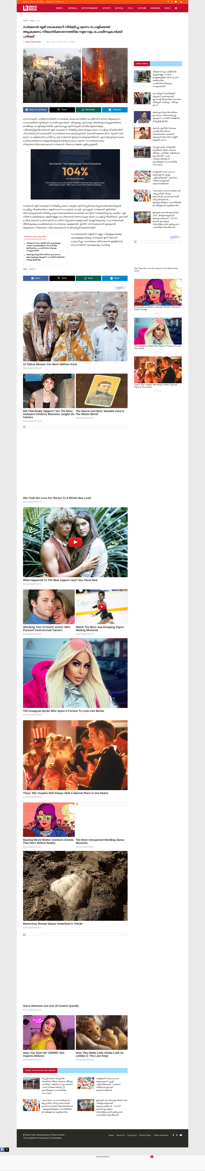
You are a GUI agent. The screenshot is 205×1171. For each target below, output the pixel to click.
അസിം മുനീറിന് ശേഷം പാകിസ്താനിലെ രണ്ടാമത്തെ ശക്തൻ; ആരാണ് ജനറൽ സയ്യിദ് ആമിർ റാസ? (165, 134)
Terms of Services (161, 1135)
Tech (130, 8)
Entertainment (89, 8)
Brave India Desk (33, 42)
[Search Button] (181, 2)
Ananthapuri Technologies (50, 1138)
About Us (50, 2)
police (32, 269)
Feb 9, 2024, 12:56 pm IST (56, 42)
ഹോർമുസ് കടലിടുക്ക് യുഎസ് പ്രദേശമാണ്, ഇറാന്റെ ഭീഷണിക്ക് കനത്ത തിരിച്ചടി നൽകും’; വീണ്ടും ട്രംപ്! (167, 99)
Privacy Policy (145, 1135)
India (38, 21)
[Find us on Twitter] (177, 1135)
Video (167, 8)
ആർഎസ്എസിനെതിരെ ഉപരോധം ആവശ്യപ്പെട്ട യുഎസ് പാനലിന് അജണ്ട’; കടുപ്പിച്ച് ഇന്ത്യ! (45, 257)
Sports (107, 8)
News (59, 8)
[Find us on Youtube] (181, 1135)
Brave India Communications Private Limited (44, 1135)
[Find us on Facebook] (173, 1135)
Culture (142, 8)
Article (119, 8)
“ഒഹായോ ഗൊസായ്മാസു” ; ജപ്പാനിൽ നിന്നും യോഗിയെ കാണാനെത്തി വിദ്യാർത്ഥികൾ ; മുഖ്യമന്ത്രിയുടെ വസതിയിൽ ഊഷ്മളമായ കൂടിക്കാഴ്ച (57, 1106)
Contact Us (60, 2)
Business (155, 8)
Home (25, 21)
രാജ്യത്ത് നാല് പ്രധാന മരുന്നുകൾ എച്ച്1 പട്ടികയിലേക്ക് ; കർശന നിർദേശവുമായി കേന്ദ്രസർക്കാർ (108, 1084)
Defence (72, 8)
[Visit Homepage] (30, 8)
